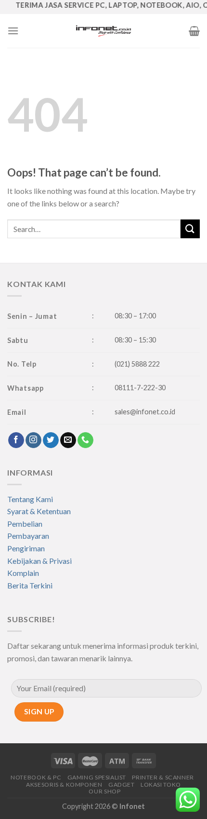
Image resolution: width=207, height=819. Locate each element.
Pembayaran (28, 535)
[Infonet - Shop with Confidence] (103, 30)
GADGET (121, 784)
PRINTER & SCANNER (163, 777)
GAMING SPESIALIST (96, 777)
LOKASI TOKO (161, 784)
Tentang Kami (30, 499)
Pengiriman (26, 548)
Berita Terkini (29, 585)
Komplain (23, 572)
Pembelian (24, 523)
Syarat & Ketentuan (39, 511)
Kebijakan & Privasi (39, 560)
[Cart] (194, 30)
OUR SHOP (104, 791)
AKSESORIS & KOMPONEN (64, 784)
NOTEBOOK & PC (36, 777)
